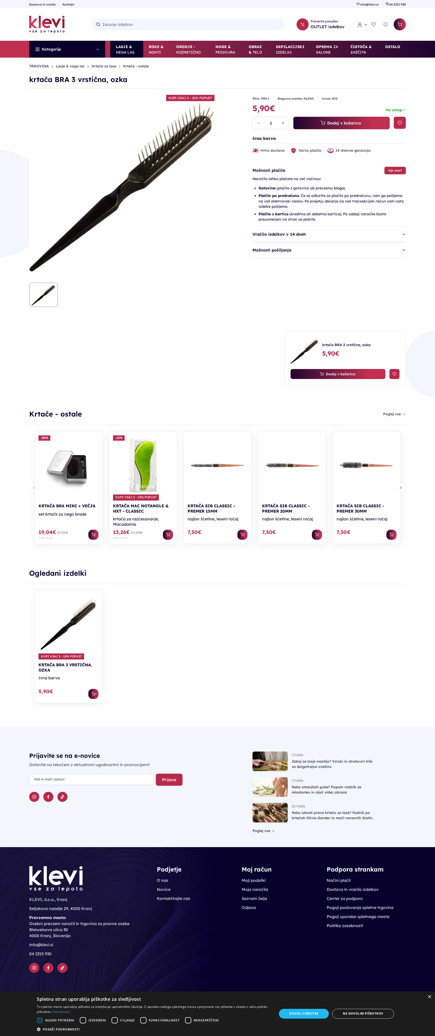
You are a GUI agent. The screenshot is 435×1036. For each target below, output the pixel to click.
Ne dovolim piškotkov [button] (363, 1013)
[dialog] (217, 1013)
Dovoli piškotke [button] (303, 1013)
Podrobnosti (61, 1012)
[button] (153, 1029)
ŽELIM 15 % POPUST (181, 554)
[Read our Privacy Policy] (208, 534)
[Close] (283, 463)
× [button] (429, 997)
